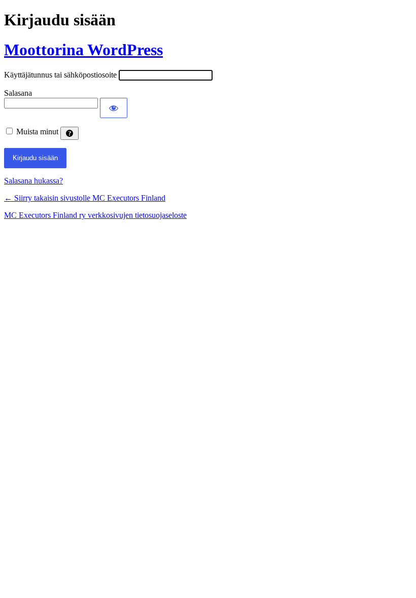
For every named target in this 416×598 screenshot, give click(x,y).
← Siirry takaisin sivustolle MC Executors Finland (84, 198)
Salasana (18, 93)
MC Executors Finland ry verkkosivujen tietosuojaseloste (95, 215)
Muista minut (37, 131)
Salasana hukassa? (33, 180)
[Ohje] (69, 133)
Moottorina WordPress (83, 50)
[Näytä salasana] (113, 108)
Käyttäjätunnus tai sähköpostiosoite (60, 74)
